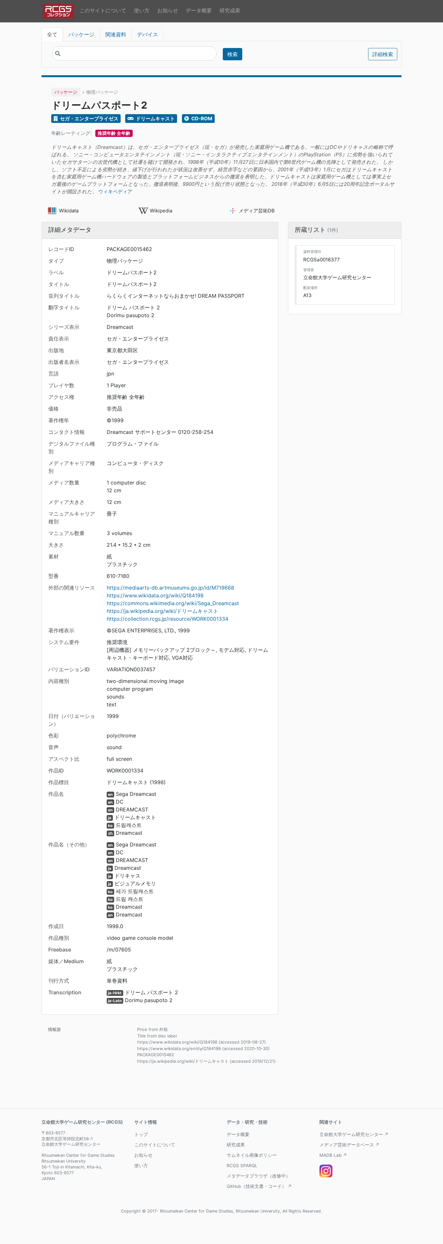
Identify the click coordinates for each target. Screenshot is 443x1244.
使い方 (142, 10)
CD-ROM (201, 118)
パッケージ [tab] (81, 34)
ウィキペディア (115, 191)
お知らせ (167, 10)
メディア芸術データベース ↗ (349, 1144)
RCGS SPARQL (242, 1165)
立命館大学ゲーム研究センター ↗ (354, 1134)
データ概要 (199, 10)
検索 (232, 54)
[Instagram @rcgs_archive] (325, 1171)
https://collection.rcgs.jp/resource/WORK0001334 (167, 619)
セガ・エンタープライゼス (88, 118)
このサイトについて (102, 10)
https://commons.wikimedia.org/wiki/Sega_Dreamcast (173, 603)
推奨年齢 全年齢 (114, 133)
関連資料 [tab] (115, 34)
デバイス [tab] (147, 34)
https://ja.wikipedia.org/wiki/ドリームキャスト (162, 611)
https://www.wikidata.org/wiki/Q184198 (155, 595)
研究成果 (230, 10)
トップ (141, 1134)
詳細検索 (382, 54)
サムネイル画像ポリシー (252, 1155)
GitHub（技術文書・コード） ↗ (259, 1186)
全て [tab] (52, 34)
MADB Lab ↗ (333, 1155)
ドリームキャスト (155, 118)
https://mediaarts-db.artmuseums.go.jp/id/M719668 (170, 587)
